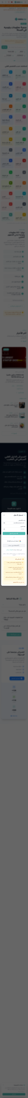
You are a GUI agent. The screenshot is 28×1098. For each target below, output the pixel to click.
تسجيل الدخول (13, 533)
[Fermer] (4, 515)
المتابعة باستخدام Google (13, 541)
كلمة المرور (23, 526)
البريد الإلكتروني (22, 520)
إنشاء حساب (9, 550)
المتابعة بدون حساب (13, 545)
